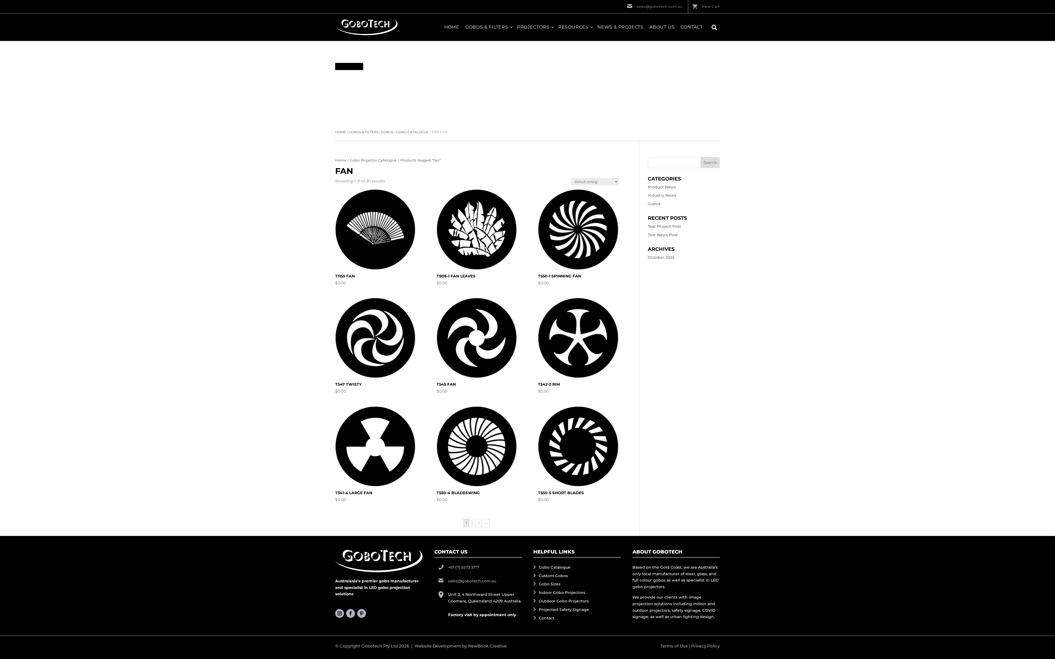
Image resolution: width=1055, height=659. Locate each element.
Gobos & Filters (363, 132)
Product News (662, 187)
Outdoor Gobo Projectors (564, 601)
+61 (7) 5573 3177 (463, 567)
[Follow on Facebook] (350, 613)
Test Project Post (664, 226)
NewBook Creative (487, 646)
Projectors (533, 27)
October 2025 (661, 257)
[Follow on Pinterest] (361, 613)
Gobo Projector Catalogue (373, 160)
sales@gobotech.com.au (659, 6)
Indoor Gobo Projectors (562, 592)
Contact (692, 27)
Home (451, 27)
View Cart (711, 6)
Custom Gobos (553, 575)
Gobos (387, 132)
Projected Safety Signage (564, 609)
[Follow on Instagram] (339, 613)
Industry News (662, 195)
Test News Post (663, 234)
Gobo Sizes (549, 584)
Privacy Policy (705, 646)
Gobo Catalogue (412, 132)
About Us (661, 27)
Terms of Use (674, 646)
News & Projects (620, 27)
